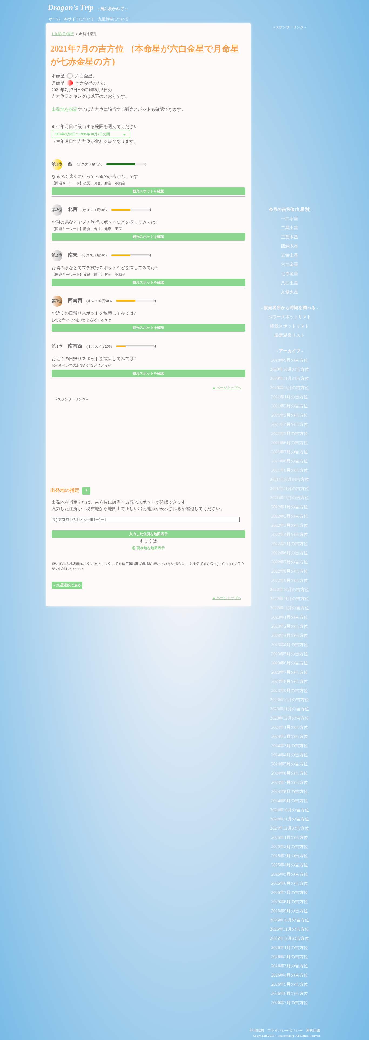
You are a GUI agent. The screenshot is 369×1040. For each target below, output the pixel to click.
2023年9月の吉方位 (289, 690)
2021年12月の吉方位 (289, 497)
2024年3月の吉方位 (289, 745)
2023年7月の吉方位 (289, 672)
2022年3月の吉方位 (289, 525)
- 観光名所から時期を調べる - (289, 307)
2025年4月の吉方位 (289, 865)
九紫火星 (289, 292)
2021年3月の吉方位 (289, 415)
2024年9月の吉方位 (289, 800)
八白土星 (289, 283)
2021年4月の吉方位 (289, 424)
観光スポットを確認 (148, 191)
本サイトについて (79, 19)
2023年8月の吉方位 (289, 681)
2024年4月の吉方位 (289, 754)
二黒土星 (289, 227)
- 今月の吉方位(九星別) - (289, 209)
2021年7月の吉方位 (289, 452)
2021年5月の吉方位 (289, 433)
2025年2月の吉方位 (289, 846)
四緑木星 (289, 246)
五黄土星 (289, 255)
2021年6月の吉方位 (289, 442)
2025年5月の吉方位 (289, 874)
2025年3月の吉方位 (289, 855)
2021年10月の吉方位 (289, 479)
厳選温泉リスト (289, 335)
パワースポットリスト (289, 317)
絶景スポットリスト (289, 326)
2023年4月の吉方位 (289, 644)
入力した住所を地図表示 (148, 534)
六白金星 (289, 264)
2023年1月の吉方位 (289, 617)
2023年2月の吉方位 (289, 626)
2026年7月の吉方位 (289, 1002)
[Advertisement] (148, 440)
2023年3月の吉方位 (289, 635)
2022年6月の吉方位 (289, 553)
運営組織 (313, 1030)
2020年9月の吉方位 (289, 360)
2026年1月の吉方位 (289, 947)
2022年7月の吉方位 (289, 562)
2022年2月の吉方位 (289, 516)
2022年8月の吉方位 (289, 571)
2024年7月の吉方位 (289, 782)
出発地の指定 (69, 490)
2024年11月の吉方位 (289, 819)
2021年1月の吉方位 (289, 396)
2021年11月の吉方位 (289, 488)
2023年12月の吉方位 (289, 718)
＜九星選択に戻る (67, 585)
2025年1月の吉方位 (289, 837)
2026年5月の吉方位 (289, 984)
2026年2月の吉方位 (289, 956)
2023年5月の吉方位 (289, 653)
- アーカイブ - (289, 351)
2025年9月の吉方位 (289, 911)
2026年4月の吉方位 (289, 975)
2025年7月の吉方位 (289, 892)
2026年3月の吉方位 (289, 966)
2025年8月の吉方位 (289, 901)
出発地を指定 (65, 109)
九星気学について (113, 19)
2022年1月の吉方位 (289, 507)
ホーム (54, 19)
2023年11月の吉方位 (289, 709)
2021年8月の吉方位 (289, 461)
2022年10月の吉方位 (289, 589)
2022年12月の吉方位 (289, 608)
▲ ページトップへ (226, 388)
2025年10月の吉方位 (289, 920)
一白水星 (289, 218)
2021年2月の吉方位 (289, 406)
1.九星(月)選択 (63, 34)
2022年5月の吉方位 (289, 543)
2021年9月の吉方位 (289, 470)
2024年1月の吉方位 (289, 727)
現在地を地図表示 (148, 547)
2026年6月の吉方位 (289, 993)
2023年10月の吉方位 (289, 699)
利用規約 (257, 1030)
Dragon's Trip (88, 7)
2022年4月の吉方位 (289, 534)
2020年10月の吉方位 (289, 369)
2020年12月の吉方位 (289, 387)
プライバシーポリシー (285, 1030)
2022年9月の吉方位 (289, 580)
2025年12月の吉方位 (289, 938)
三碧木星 (289, 237)
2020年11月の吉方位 (289, 378)
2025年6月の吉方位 (289, 883)
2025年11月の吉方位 (289, 929)
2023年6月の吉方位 (289, 663)
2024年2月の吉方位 (289, 736)
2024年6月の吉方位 (289, 773)
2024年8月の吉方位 (289, 791)
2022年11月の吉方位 (289, 598)
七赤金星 (289, 273)
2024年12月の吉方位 (289, 828)
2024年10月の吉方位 (289, 810)
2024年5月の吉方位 (289, 764)
